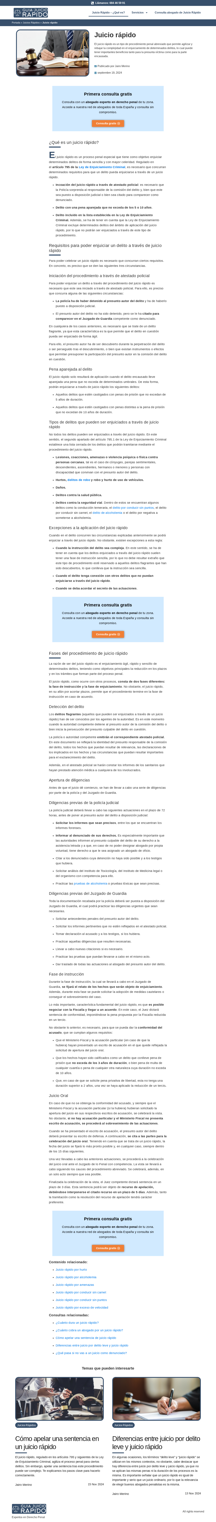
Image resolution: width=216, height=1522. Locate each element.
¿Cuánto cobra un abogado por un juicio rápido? (89, 1330)
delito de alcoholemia (107, 512)
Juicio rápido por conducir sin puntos (81, 1300)
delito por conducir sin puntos (133, 507)
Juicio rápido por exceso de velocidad (82, 1307)
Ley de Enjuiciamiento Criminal (102, 167)
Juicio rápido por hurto (71, 1269)
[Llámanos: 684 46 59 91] (92, 3)
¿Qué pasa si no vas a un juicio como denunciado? (91, 1353)
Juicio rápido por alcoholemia (76, 1277)
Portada (16, 22)
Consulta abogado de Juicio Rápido (178, 12)
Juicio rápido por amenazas (75, 1284)
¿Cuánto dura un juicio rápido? (77, 1322)
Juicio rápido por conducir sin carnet (81, 1292)
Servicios (138, 12)
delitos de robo (79, 480)
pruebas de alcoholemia (90, 883)
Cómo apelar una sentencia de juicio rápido (86, 1338)
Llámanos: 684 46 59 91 (110, 3)
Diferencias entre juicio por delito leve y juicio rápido (92, 1345)
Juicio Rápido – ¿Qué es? (108, 12)
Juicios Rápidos (31, 22)
